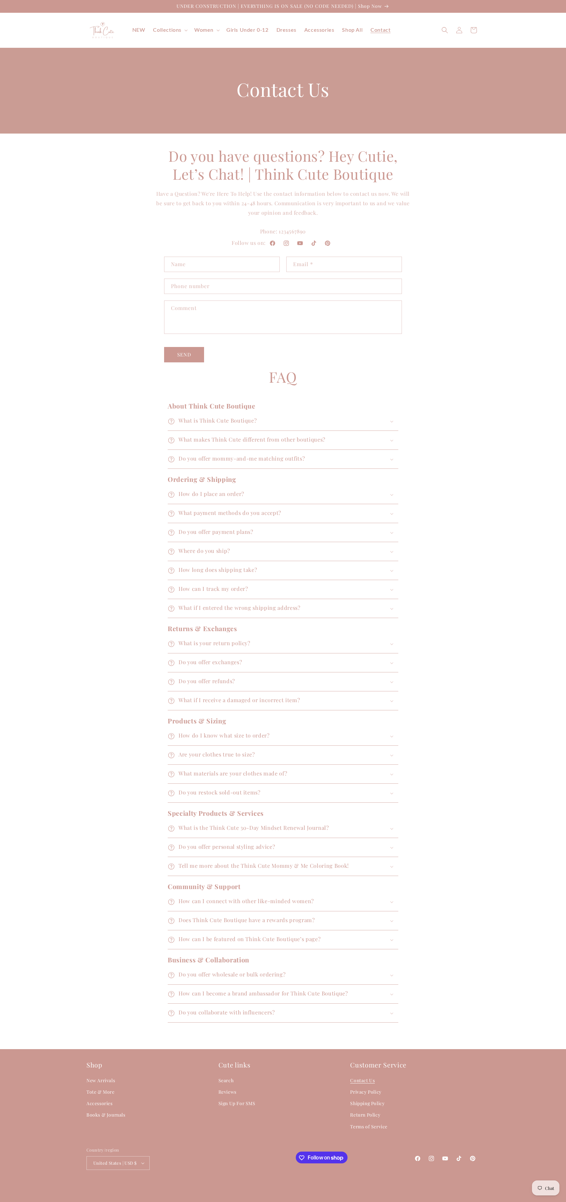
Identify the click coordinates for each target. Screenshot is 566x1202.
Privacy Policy (365, 1092)
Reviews (227, 1092)
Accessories (99, 1103)
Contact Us (362, 1080)
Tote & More (100, 1092)
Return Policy (365, 1115)
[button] (169, 30)
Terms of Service (368, 1126)
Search (226, 1080)
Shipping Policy (367, 1103)
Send (184, 354)
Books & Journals (105, 1115)
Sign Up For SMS (236, 1103)
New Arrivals (100, 1080)
